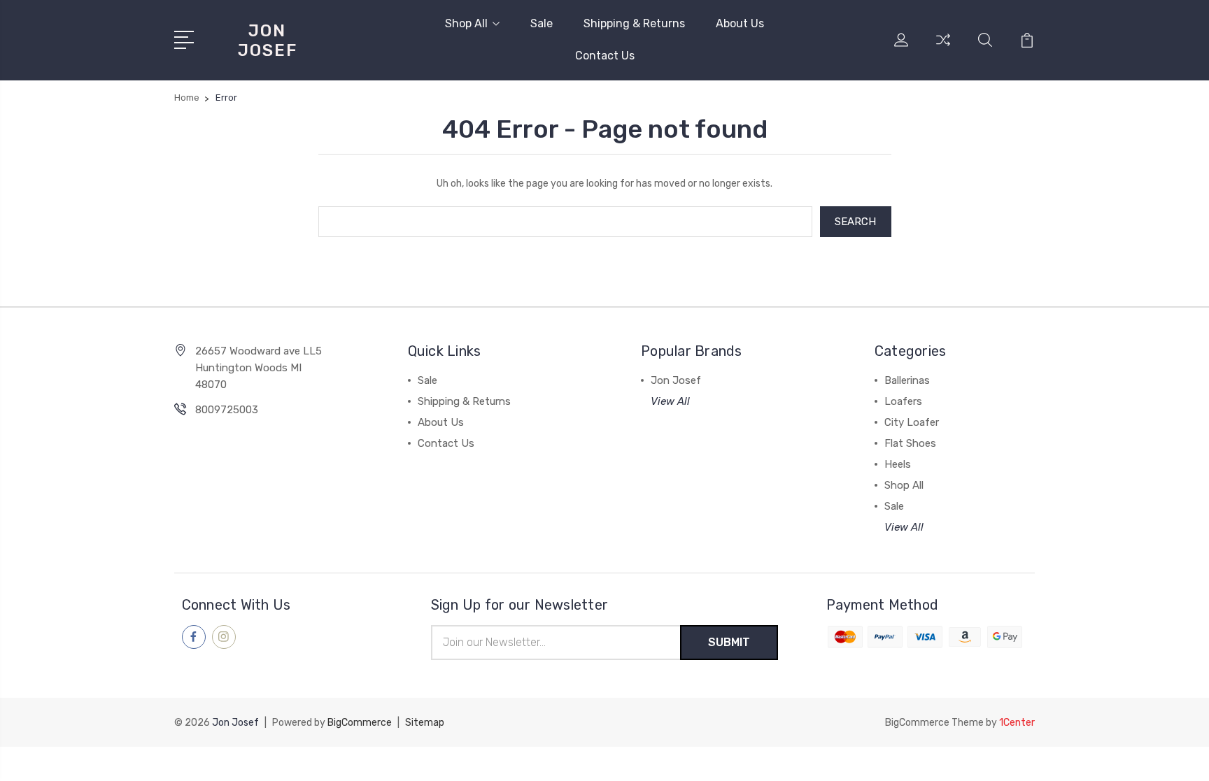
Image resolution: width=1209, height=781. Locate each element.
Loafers (903, 401)
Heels (897, 464)
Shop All (466, 23)
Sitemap (424, 723)
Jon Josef (676, 380)
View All (670, 401)
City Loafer (911, 422)
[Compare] (943, 48)
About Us (740, 23)
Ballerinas (907, 380)
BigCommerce (359, 723)
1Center (1017, 723)
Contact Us (605, 55)
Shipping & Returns (634, 23)
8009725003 (226, 409)
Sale (541, 23)
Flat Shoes (910, 443)
